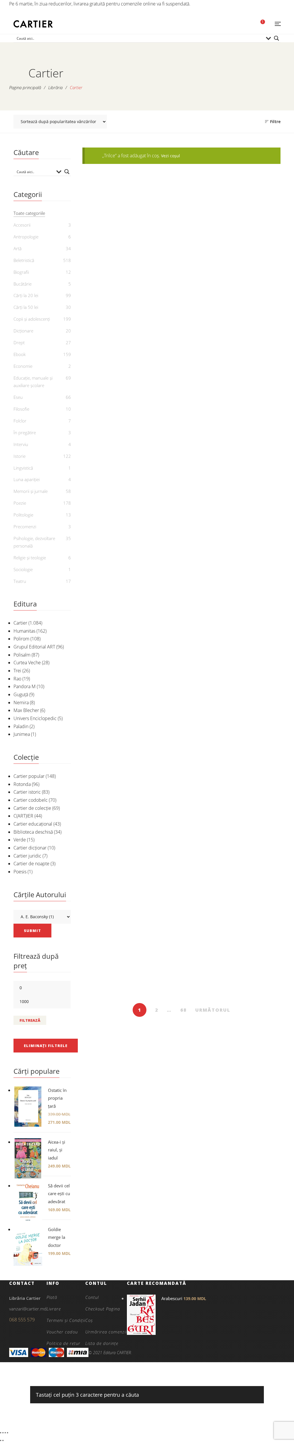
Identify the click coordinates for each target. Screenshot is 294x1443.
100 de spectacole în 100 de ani (249, 280)
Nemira (21, 702)
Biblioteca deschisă (33, 832)
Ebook (113, 407)
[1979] (181, 357)
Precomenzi (24, 526)
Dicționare (23, 331)
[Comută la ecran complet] (2, 1432)
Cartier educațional (32, 824)
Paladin (20, 726)
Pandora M (24, 686)
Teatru (19, 581)
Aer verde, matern (113, 837)
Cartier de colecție (32, 808)
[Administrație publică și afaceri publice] (249, 625)
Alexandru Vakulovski (117, 425)
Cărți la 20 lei (249, 675)
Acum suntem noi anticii (181, 684)
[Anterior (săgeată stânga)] (0, 1440)
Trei (17, 670)
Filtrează (30, 1020)
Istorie (113, 542)
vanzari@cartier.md (28, 1309)
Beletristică (181, 407)
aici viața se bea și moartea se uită (114, 976)
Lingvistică (23, 468)
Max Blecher (26, 710)
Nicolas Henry (252, 701)
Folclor (19, 421)
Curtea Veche (27, 662)
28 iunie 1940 (113, 551)
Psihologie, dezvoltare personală (34, 542)
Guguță (20, 694)
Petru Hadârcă (252, 293)
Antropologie (25, 237)
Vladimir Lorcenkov (253, 568)
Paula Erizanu (252, 846)
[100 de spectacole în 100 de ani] (249, 207)
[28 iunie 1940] (113, 493)
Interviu (20, 444)
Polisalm (21, 655)
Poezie (181, 675)
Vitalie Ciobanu (184, 300)
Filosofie (21, 409)
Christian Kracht (184, 425)
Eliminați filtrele (45, 1045)
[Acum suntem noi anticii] (181, 625)
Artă (113, 257)
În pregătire (24, 432)
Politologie (23, 515)
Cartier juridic (27, 856)
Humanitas (24, 631)
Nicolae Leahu (184, 836)
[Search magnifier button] (276, 38)
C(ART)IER (23, 816)
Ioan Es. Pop (117, 989)
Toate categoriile (29, 213)
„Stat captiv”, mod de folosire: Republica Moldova (181, 284)
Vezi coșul (170, 155)
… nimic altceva (113, 276)
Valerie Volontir (117, 285)
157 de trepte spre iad (113, 416)
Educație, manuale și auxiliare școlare (33, 381)
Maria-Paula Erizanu (184, 568)
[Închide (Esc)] (7, 1432)
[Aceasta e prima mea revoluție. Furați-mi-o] (181, 493)
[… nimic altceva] (113, 207)
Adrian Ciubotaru (176, 694)
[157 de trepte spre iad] (113, 357)
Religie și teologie (29, 557)
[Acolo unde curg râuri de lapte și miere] (249, 493)
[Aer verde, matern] (113, 768)
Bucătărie (22, 284)
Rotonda (22, 784)
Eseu (181, 257)
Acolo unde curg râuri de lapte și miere (249, 555)
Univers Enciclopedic (35, 718)
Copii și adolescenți (31, 319)
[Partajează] (5, 1432)
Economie (22, 366)
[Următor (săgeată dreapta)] (2, 1440)
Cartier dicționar (30, 848)
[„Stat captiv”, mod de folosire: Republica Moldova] (181, 207)
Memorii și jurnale (30, 491)
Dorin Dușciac (116, 561)
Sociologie (23, 569)
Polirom (21, 639)
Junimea (21, 734)
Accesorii (21, 225)
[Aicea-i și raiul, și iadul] (249, 768)
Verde (19, 840)
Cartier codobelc (30, 800)
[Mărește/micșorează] (0, 1432)
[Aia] (181, 768)
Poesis (19, 871)
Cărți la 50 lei (113, 675)
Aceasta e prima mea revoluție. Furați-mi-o (181, 555)
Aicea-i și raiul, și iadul (249, 837)
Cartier (20, 623)
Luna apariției (26, 479)
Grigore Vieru (117, 846)
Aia (181, 827)
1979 (181, 416)
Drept (19, 342)
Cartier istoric (27, 792)
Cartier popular (29, 776)
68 (183, 1010)
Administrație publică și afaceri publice (249, 688)
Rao (17, 678)
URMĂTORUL (212, 1010)
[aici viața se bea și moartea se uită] (113, 904)
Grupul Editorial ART (34, 647)
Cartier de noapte (31, 863)
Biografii (21, 272)
